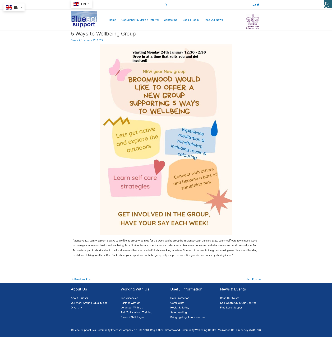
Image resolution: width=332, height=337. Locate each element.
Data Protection (179, 298)
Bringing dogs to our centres (187, 317)
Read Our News (213, 19)
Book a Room (191, 19)
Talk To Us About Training (136, 312)
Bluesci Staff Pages (132, 317)
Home (112, 19)
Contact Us (170, 19)
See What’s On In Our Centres (238, 302)
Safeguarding (178, 312)
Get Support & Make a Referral (140, 19)
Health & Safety (179, 307)
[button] (166, 4)
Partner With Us (130, 302)
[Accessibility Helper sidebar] (328, 4)
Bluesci (75, 40)
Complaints (177, 302)
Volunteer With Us (132, 307)
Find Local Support (231, 307)
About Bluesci (79, 298)
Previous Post (81, 279)
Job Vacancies (129, 298)
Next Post (253, 279)
